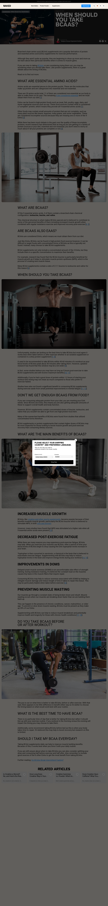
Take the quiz (86, 6)
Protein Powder (44, 6)
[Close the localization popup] (75, 440)
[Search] (94, 6)
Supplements (56, 6)
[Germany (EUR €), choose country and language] (97, 6)
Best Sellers (34, 6)
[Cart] (103, 6)
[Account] (100, 6)
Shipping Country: (38, 454)
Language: (56, 454)
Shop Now (54, 462)
